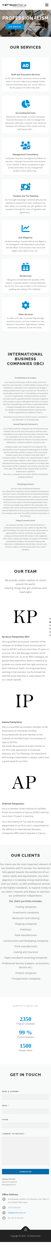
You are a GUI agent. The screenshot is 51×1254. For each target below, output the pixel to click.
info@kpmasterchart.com (17, 1213)
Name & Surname (11, 1091)
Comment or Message (13, 1134)
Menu (46, 5)
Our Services (14, 26)
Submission (25, 1171)
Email (5, 1105)
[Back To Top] (25, 1229)
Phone (5, 1120)
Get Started (35, 26)
